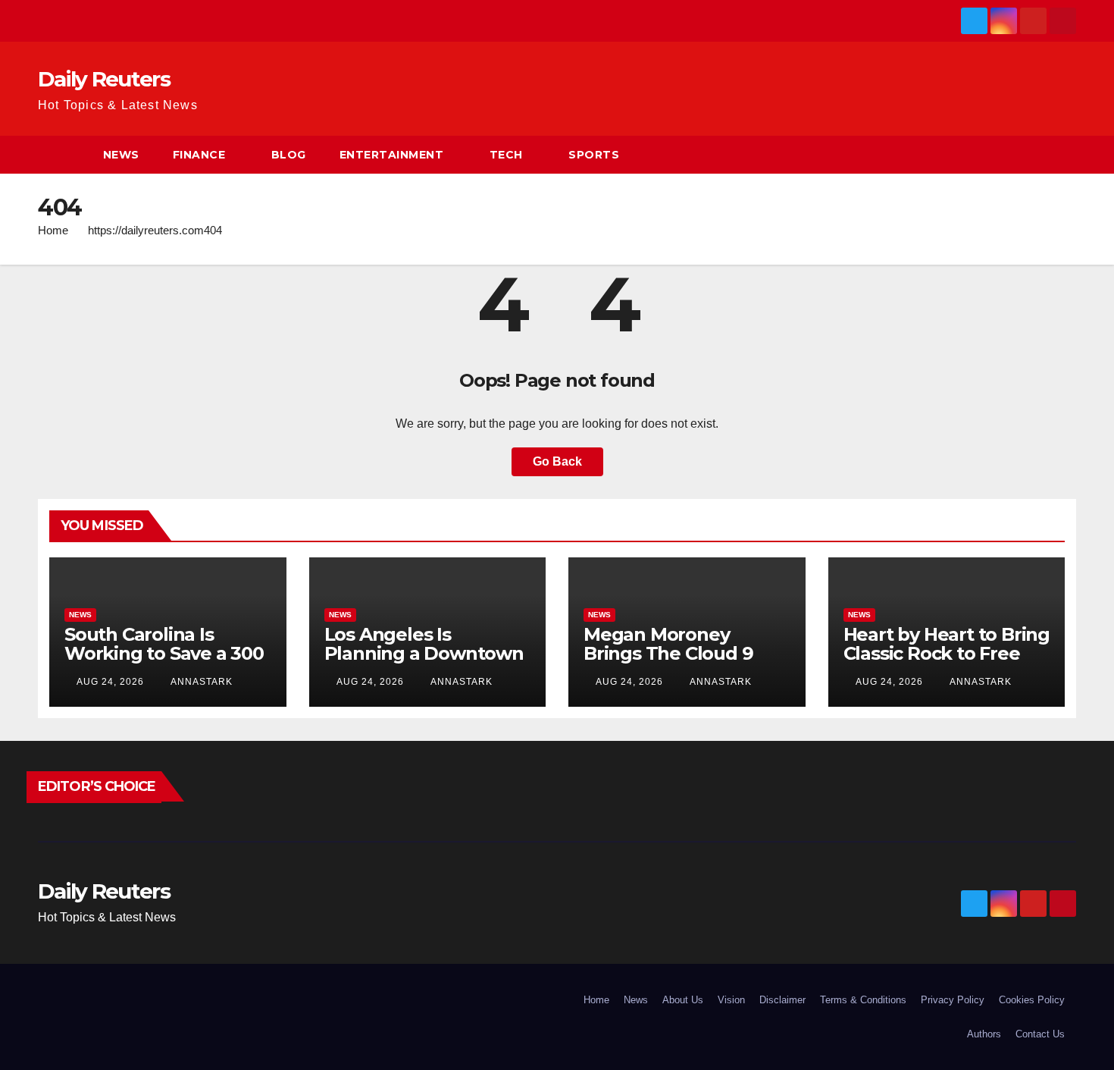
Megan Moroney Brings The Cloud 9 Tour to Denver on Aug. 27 (668, 662)
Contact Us (1040, 1034)
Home (53, 230)
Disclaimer (782, 1000)
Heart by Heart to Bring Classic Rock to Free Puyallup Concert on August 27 (946, 662)
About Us (682, 1000)
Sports (593, 155)
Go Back (557, 461)
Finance (199, 155)
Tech (506, 155)
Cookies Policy (1032, 1000)
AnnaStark (200, 681)
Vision (731, 1000)
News (121, 155)
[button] (1065, 154)
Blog (288, 155)
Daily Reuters (104, 79)
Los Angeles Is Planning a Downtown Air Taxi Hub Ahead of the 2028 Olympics (424, 662)
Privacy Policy (952, 1000)
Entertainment (392, 155)
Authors (984, 1034)
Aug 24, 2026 (110, 681)
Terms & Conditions (863, 1000)
